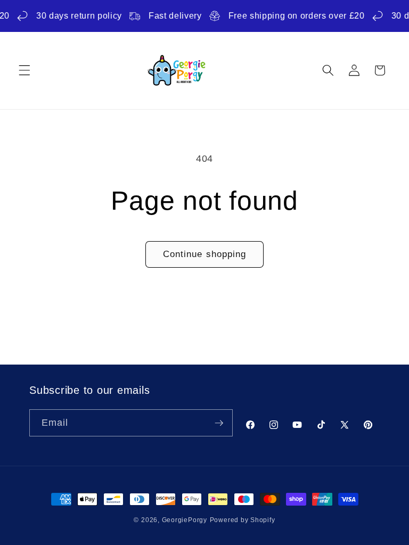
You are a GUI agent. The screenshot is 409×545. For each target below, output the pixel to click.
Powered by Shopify (242, 520)
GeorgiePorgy (184, 520)
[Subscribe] (219, 423)
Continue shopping (205, 254)
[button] (24, 70)
